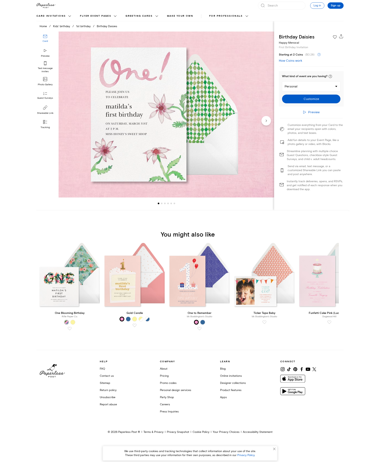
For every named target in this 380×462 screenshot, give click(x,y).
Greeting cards (139, 15)
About (163, 368)
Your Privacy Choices (226, 432)
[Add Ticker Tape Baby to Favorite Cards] (264, 322)
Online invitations (231, 376)
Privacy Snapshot (178, 432)
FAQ (102, 368)
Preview (45, 56)
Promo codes (168, 383)
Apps (223, 397)
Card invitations (51, 15)
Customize (311, 99)
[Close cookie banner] (274, 449)
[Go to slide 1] (158, 203)
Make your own (180, 15)
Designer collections (233, 383)
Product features (230, 390)
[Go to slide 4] (165, 203)
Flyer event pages (95, 15)
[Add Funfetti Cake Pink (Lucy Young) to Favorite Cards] (329, 322)
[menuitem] (54, 16)
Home (43, 26)
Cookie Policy (201, 432)
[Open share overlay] (341, 36)
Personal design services (175, 390)
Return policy (108, 390)
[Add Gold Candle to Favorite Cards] (134, 325)
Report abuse (108, 404)
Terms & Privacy (153, 432)
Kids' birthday (61, 26)
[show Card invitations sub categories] (69, 16)
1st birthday (83, 26)
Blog (223, 368)
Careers (165, 404)
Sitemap (105, 383)
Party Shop (167, 397)
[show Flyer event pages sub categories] (115, 16)
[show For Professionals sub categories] (246, 16)
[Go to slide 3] (161, 203)
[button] (330, 76)
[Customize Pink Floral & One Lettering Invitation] (166, 114)
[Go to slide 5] (168, 203)
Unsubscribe (107, 397)
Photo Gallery (45, 84)
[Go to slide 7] (174, 203)
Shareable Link (45, 113)
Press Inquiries (169, 411)
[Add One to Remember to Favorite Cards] (199, 328)
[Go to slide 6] (171, 203)
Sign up (335, 5)
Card (45, 41)
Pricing (164, 376)
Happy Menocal (289, 42)
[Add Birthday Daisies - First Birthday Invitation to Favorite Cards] (334, 37)
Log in (317, 5)
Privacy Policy (246, 455)
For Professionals (226, 15)
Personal (291, 86)
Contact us (107, 376)
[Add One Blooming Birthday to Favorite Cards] (69, 328)
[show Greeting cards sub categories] (156, 16)
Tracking (45, 127)
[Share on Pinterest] (295, 369)
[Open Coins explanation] (319, 55)
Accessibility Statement (258, 432)
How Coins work (290, 61)
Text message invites (45, 70)
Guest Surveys (45, 98)
